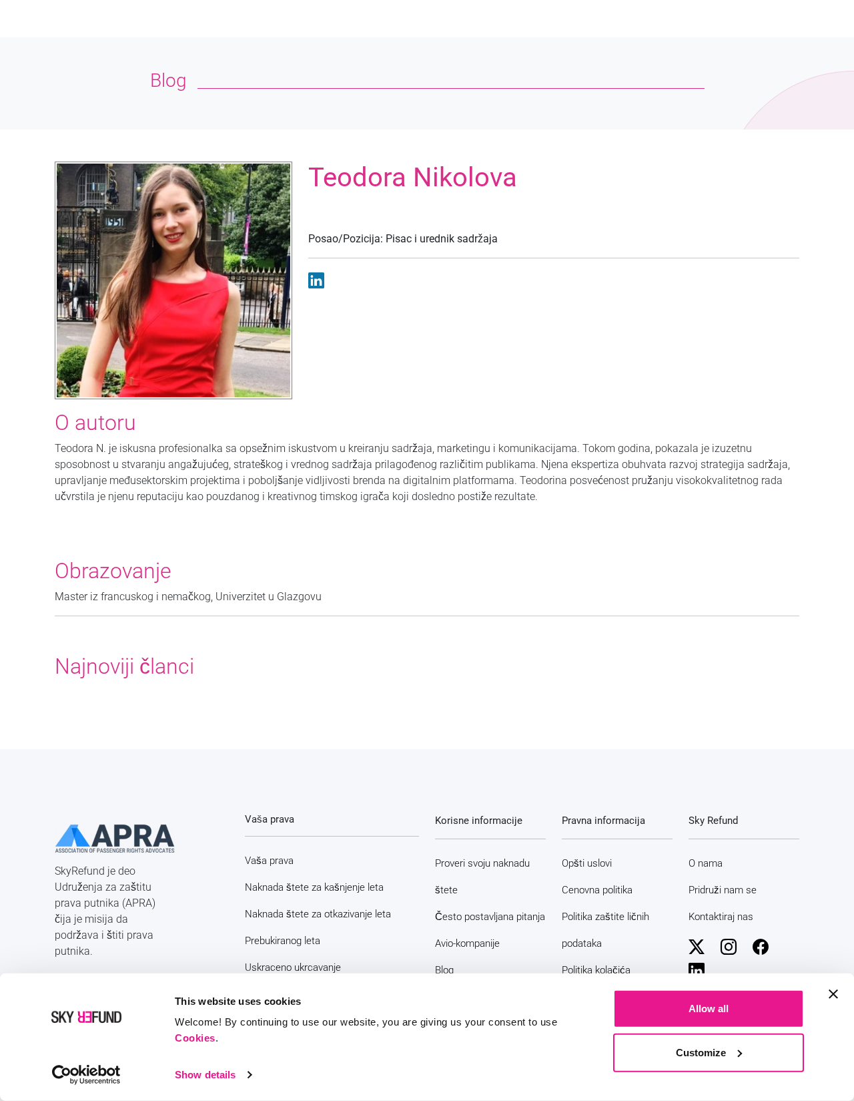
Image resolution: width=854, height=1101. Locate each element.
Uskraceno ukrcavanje (293, 967)
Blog (444, 970)
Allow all (709, 1008)
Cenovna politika (597, 890)
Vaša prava (269, 861)
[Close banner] (833, 994)
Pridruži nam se (723, 890)
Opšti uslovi (587, 863)
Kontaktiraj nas (721, 917)
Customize (701, 1052)
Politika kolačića (596, 970)
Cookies (195, 1038)
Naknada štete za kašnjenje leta (314, 887)
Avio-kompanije (467, 943)
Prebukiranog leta (282, 941)
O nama (706, 863)
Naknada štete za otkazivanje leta (318, 914)
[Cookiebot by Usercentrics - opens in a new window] (86, 1075)
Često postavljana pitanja (490, 917)
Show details (205, 1074)
